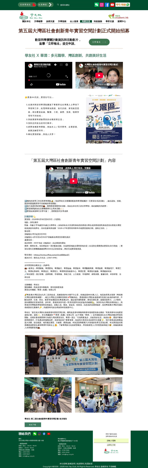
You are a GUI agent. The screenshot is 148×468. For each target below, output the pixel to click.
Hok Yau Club (70, 466)
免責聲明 (80, 463)
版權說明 (71, 463)
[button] (97, 5)
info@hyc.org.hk (28, 456)
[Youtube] (112, 5)
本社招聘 (63, 463)
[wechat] (35, 433)
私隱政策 (88, 463)
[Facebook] (107, 5)
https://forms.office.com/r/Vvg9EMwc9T (51, 255)
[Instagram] (102, 5)
